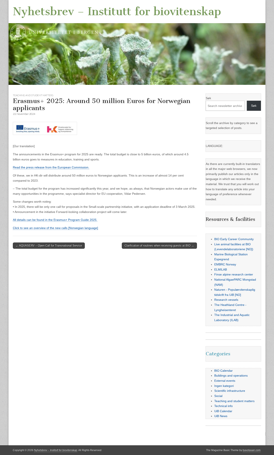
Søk (208, 98)
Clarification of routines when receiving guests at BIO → (159, 245)
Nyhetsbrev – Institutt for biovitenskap (117, 11)
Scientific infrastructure (229, 390)
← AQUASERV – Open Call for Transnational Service (49, 245)
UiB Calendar (223, 411)
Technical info (223, 406)
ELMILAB (220, 269)
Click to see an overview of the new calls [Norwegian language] (55, 228)
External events (224, 380)
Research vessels (226, 299)
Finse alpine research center (233, 274)
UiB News (220, 416)
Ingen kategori (224, 386)
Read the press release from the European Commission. (51, 167)
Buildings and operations (231, 375)
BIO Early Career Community (234, 239)
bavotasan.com (252, 450)
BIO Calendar (223, 370)
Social (218, 396)
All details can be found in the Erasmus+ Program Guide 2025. (55, 220)
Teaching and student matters (33, 95)
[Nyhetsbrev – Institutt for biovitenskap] (137, 42)
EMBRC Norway (225, 264)
